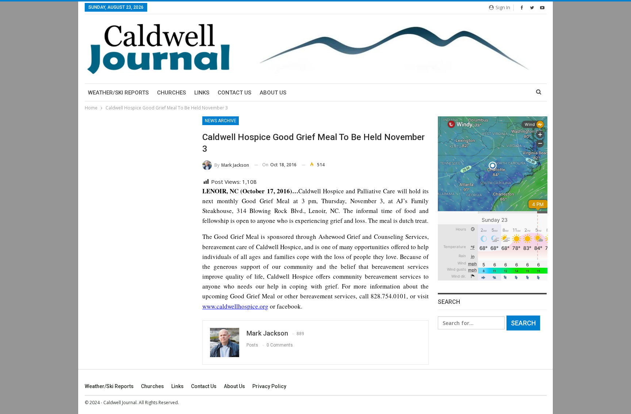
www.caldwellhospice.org (235, 306)
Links (201, 92)
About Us (273, 92)
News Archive (220, 120)
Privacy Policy (269, 386)
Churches (171, 92)
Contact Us (234, 92)
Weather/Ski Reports (118, 92)
